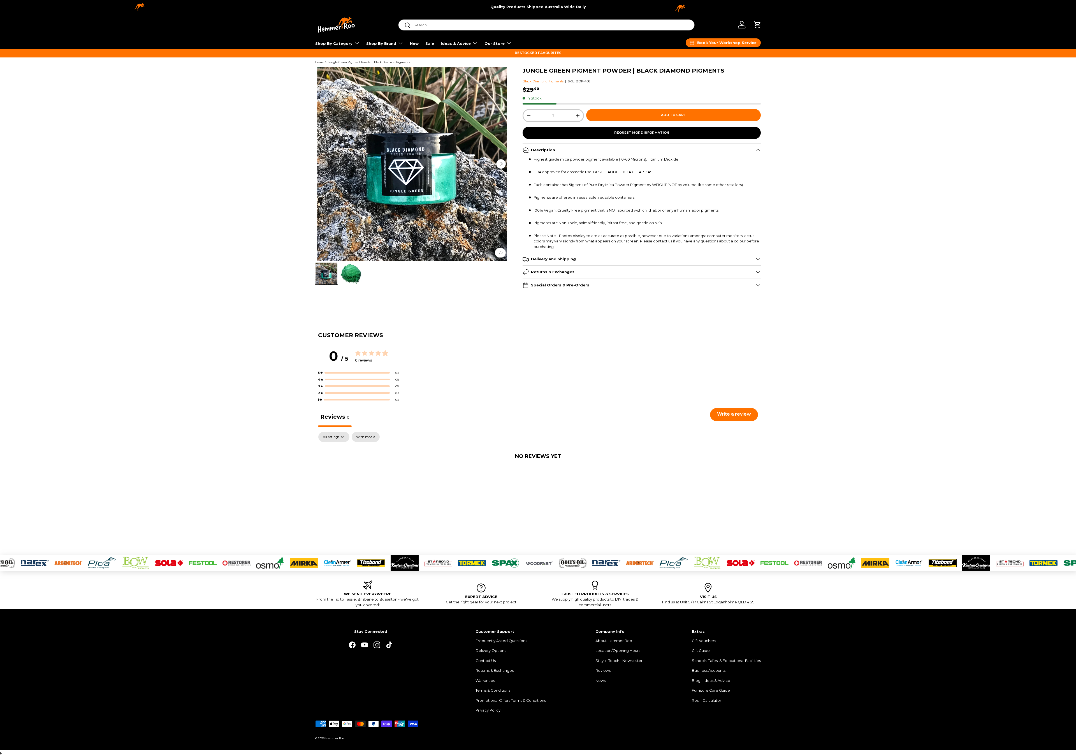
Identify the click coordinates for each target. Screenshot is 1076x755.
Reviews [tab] (334, 416)
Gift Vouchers (704, 640)
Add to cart (673, 115)
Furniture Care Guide (711, 690)
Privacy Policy (488, 710)
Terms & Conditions (493, 690)
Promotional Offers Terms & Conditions (511, 700)
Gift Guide (701, 650)
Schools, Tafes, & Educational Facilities (726, 660)
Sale (429, 43)
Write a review (734, 414)
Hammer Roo (334, 738)
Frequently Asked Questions (501, 640)
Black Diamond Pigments (543, 81)
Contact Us (486, 660)
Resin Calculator (706, 700)
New (414, 43)
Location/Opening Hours (617, 650)
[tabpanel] (538, 475)
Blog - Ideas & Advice (711, 680)
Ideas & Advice (456, 43)
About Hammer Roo (613, 640)
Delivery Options (491, 650)
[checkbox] (366, 437)
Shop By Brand (381, 43)
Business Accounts (708, 670)
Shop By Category (334, 43)
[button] (757, 24)
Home (319, 62)
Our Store (494, 43)
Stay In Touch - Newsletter (619, 660)
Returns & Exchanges (495, 670)
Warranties (485, 680)
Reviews (603, 670)
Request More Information (641, 133)
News (600, 680)
